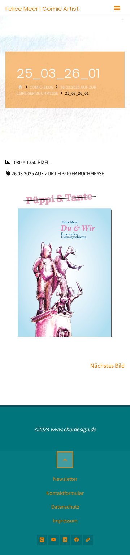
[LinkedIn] (65, 540)
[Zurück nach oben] (65, 459)
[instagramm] (42, 540)
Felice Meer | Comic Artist (42, 8)
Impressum (65, 520)
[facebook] (76, 540)
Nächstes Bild (107, 366)
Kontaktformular (65, 492)
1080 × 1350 (25, 162)
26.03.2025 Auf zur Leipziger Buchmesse (58, 173)
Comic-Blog (41, 87)
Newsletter (65, 478)
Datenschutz (65, 506)
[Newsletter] (88, 540)
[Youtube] (53, 540)
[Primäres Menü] (117, 8)
